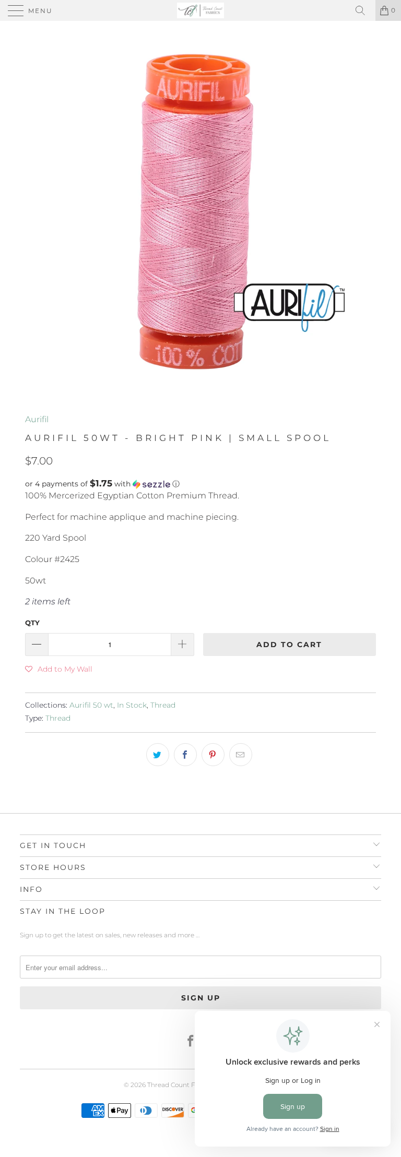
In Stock (132, 705)
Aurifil (37, 419)
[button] (200, 484)
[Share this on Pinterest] (213, 754)
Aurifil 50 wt (91, 705)
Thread (162, 705)
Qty (32, 622)
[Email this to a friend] (240, 754)
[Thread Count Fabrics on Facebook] (191, 1042)
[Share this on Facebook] (185, 754)
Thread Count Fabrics (180, 1085)
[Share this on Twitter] (157, 754)
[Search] (364, 10)
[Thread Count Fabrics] (200, 10)
